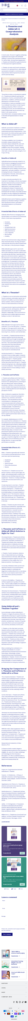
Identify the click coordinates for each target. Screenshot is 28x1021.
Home (3, 18)
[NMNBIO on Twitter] (17, 1002)
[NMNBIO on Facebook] (14, 1002)
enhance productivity (7, 106)
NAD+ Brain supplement (13, 728)
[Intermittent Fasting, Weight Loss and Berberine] (6, 964)
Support (5, 983)
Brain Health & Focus (9, 22)
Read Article (14, 956)
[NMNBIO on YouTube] (25, 1002)
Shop (3, 992)
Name (3, 900)
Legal (4, 987)
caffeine (12, 378)
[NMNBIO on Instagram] (20, 1002)
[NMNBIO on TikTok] (23, 1002)
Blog (6, 18)
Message (3, 916)
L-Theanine (5, 62)
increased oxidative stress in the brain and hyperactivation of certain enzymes (14, 115)
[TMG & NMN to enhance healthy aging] (6, 954)
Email (3, 908)
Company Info (7, 996)
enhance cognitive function (9, 380)
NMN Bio (23, 583)
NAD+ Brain (21, 22)
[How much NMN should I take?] (6, 975)
